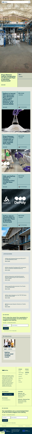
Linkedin (27, 370)
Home (20, 370)
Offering (20, 374)
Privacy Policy (14, 330)
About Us (21, 378)
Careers (20, 376)
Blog (19, 380)
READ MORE (5, 107)
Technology (21, 372)
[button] (29, 2)
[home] (4, 2)
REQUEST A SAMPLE (8, 394)
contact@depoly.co (6, 399)
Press (26, 374)
